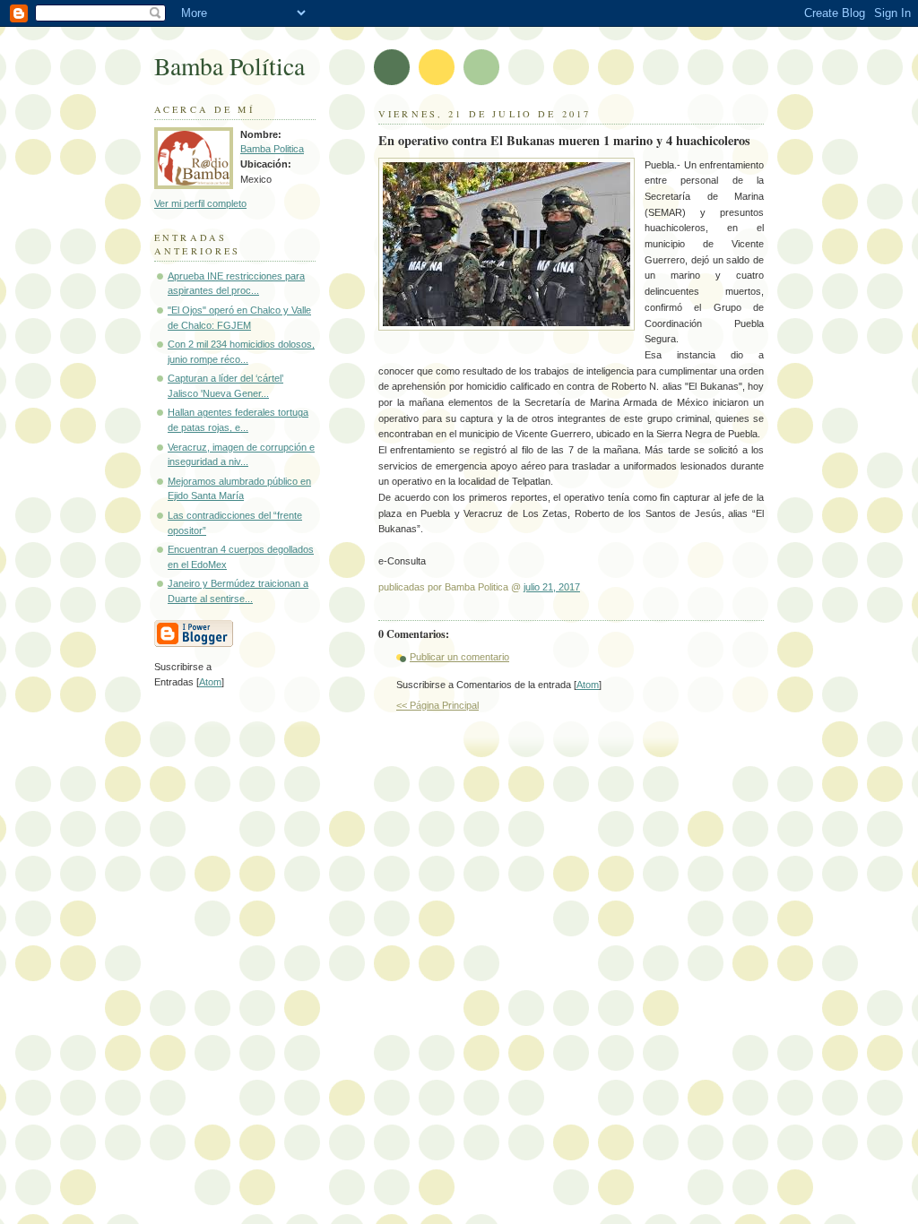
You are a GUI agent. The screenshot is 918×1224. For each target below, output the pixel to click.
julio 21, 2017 (552, 587)
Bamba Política (229, 65)
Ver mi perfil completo (200, 203)
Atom (587, 684)
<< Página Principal (437, 705)
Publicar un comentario (459, 656)
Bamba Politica (272, 148)
